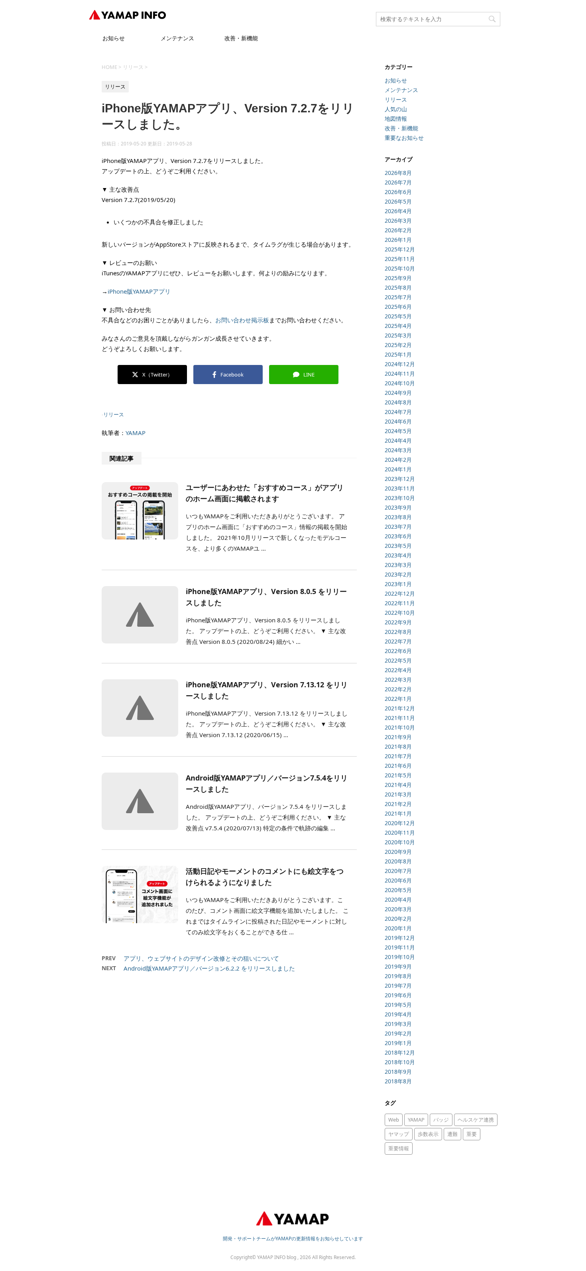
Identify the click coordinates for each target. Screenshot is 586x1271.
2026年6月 (398, 192)
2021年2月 (398, 804)
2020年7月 (398, 871)
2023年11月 (400, 488)
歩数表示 (428, 1134)
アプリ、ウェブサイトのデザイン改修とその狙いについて (201, 958)
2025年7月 (398, 297)
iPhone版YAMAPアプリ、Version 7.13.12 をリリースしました (267, 690)
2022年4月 (398, 670)
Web (393, 1119)
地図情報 (396, 118)
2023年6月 (398, 536)
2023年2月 (398, 574)
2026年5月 (398, 201)
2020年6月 (398, 880)
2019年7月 (398, 985)
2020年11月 (400, 832)
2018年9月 (398, 1071)
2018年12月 (400, 1052)
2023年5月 (398, 545)
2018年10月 (400, 1062)
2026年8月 (398, 173)
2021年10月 (400, 727)
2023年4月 (398, 555)
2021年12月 (400, 708)
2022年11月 (400, 603)
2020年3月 (398, 909)
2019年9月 (398, 966)
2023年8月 (398, 517)
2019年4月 (398, 1014)
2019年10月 (400, 957)
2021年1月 (398, 813)
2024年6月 (398, 421)
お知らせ (113, 38)
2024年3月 (398, 450)
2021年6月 (398, 765)
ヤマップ (398, 1134)
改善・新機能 (241, 38)
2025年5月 (398, 316)
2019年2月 (398, 1033)
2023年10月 (400, 498)
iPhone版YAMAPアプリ (139, 291)
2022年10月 (400, 612)
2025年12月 (400, 249)
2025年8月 (398, 287)
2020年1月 (398, 928)
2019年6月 (398, 995)
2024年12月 (400, 364)
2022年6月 (398, 651)
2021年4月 (398, 784)
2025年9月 (398, 278)
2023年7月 (398, 526)
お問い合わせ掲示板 (242, 320)
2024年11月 (400, 373)
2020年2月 (398, 918)
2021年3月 (398, 794)
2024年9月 (398, 392)
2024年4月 (398, 440)
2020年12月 (400, 823)
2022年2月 (398, 689)
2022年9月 (398, 622)
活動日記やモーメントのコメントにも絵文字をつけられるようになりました (265, 876)
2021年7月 (398, 756)
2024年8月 (398, 402)
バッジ (441, 1119)
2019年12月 (400, 937)
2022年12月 (400, 593)
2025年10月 (400, 268)
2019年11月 (400, 947)
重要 (471, 1134)
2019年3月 (398, 1024)
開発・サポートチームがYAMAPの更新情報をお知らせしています (293, 1238)
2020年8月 (398, 861)
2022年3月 (398, 679)
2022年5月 (398, 660)
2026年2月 (398, 230)
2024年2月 (398, 459)
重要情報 (398, 1148)
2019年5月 (398, 1004)
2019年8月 (398, 976)
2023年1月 (398, 584)
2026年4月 (398, 211)
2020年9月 (398, 851)
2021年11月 (400, 718)
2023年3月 (398, 565)
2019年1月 (398, 1043)
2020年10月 (400, 842)
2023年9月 (398, 507)
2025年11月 (400, 259)
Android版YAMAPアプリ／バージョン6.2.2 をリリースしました (209, 968)
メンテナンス (177, 38)
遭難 (452, 1134)
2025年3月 (398, 335)
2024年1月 (398, 469)
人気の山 (396, 109)
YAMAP (136, 433)
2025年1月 (398, 354)
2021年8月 (398, 746)
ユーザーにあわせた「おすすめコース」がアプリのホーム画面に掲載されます (265, 493)
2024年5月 (398, 431)
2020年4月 (398, 899)
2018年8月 (398, 1081)
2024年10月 (400, 383)
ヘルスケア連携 (476, 1119)
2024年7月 (398, 412)
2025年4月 (398, 326)
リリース (113, 414)
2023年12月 (400, 479)
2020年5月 (398, 890)
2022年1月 (398, 698)
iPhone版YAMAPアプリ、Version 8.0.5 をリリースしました (266, 596)
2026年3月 (398, 220)
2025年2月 (398, 345)
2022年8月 (398, 632)
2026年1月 (398, 239)
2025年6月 (398, 306)
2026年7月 (398, 182)
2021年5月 (398, 775)
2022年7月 (398, 641)
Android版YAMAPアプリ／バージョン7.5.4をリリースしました (267, 783)
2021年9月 (398, 737)
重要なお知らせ (404, 137)
